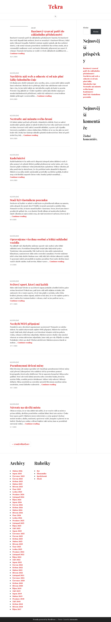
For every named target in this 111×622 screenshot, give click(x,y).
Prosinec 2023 (18, 520)
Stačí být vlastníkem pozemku (28, 200)
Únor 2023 (16, 546)
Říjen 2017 (16, 609)
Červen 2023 (17, 536)
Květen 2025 (17, 481)
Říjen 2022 (16, 557)
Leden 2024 (17, 518)
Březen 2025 (17, 486)
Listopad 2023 (18, 523)
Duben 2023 (17, 541)
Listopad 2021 (18, 575)
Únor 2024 (16, 515)
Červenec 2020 (18, 580)
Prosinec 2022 (18, 552)
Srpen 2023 (17, 531)
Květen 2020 (17, 583)
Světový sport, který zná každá (29, 284)
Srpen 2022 (17, 562)
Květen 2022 (17, 567)
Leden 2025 (17, 492)
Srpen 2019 (17, 593)
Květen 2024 (17, 507)
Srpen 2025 (17, 473)
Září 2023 (16, 528)
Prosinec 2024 (18, 494)
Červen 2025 (17, 479)
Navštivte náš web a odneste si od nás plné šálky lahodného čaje (37, 78)
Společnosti (42, 476)
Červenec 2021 (18, 578)
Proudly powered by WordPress (44, 619)
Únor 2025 (16, 489)
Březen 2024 (17, 512)
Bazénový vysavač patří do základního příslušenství (47, 32)
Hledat (85, 27)
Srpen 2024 (17, 502)
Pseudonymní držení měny (27, 365)
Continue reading (17, 53)
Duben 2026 (17, 471)
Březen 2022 (17, 573)
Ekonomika (41, 473)
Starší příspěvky (21, 444)
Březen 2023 (17, 544)
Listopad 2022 (18, 554)
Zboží (33, 28)
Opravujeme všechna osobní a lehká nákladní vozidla (38, 240)
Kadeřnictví (17, 158)
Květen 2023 (17, 539)
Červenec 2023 (18, 533)
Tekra (55, 6)
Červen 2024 (17, 505)
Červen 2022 (17, 565)
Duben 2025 (17, 484)
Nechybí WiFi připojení (24, 323)
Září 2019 (16, 591)
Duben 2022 (17, 570)
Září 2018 (16, 601)
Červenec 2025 (18, 476)
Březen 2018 (17, 606)
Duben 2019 (17, 596)
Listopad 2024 (18, 497)
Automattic (74, 619)
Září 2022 (16, 559)
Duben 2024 (17, 510)
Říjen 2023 (16, 526)
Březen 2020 (17, 586)
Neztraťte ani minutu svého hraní (31, 119)
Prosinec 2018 (18, 599)
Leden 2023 (17, 549)
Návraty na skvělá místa (25, 407)
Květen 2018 (17, 604)
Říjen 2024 (16, 499)
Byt (38, 471)
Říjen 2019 (16, 588)
